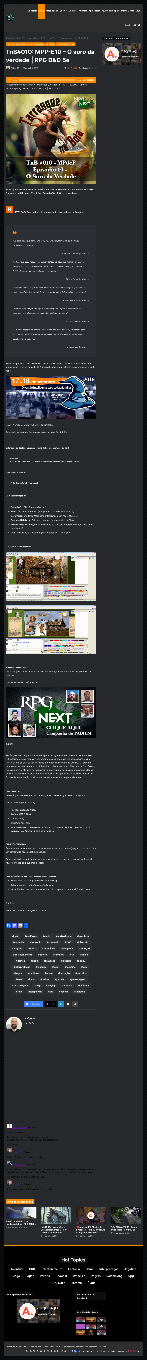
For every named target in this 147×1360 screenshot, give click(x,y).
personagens (21, 985)
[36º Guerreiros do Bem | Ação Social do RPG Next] (80, 1326)
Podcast (18, 38)
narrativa (82, 973)
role (20, 991)
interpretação (22, 967)
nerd (20, 979)
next (32, 979)
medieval (34, 973)
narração (65, 973)
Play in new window (25, 84)
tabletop (80, 991)
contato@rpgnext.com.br (75, 848)
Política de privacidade (16, 1347)
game (85, 954)
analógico (31, 936)
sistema (76, 1283)
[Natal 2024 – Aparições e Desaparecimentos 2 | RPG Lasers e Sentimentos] (56, 1215)
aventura (84, 936)
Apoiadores (94, 10)
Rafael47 (84, 985)
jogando (42, 967)
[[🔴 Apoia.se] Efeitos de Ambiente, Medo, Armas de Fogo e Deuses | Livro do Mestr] (101, 1319)
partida (60, 979)
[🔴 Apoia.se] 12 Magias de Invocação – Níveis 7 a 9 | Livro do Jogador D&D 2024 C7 (90, 1230)
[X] (33, 1023)
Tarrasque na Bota (31, 38)
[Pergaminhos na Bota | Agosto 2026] (91, 1332)
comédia (19, 942)
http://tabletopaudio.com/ (41, 885)
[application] (51, 80)
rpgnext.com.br (26, 802)
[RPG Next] (10, 18)
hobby (81, 960)
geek (35, 960)
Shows (63, 10)
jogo (85, 967)
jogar (56, 967)
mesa (49, 973)
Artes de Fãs (52, 10)
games (21, 960)
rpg (51, 991)
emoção (85, 948)
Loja (138, 10)
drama (32, 948)
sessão (64, 991)
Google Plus (17, 818)
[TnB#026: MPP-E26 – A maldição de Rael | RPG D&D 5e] (21, 1212)
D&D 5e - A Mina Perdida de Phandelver (25, 44)
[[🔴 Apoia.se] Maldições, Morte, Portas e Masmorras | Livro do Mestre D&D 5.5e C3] (101, 1326)
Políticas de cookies (65, 1347)
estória (44, 954)
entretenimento (23, 954)
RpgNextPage (28, 809)
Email (25, 88)
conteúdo (54, 942)
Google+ (31, 910)
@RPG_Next (25, 814)
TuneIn (33, 88)
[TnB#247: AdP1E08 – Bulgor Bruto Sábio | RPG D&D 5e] (126, 1215)
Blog (41, 10)
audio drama (64, 936)
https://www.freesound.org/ (43, 880)
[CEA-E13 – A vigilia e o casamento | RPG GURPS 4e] (80, 1332)
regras (96, 1276)
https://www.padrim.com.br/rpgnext (22, 682)
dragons (17, 948)
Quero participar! (110, 10)
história (66, 960)
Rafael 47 (15, 68)
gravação (50, 960)
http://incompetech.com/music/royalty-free (68, 889)
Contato (73, 10)
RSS (51, 88)
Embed (83, 84)
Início (10, 38)
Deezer (43, 88)
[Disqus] (51, 1079)
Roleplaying (35, 991)
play (38, 985)
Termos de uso (34, 1347)
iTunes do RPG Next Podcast (68, 827)
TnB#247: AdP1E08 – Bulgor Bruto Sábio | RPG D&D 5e (124, 1228)
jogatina (71, 967)
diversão (83, 942)
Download (42, 84)
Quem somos (48, 1347)
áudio (47, 936)
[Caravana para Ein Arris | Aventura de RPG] (91, 1319)
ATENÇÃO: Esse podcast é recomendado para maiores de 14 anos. (49, 212)
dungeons (68, 948)
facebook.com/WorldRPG (54, 432)
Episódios (32, 10)
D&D (68, 942)
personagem (78, 979)
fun (73, 954)
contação (36, 942)
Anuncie (83, 10)
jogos (19, 973)
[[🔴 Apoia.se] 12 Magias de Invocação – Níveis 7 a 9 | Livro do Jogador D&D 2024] (91, 1215)
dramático (49, 948)
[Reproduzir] (9, 80)
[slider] (91, 79)
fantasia (59, 954)
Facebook (11, 910)
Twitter (21, 910)
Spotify (17, 88)
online (45, 979)
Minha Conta (127, 10)
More (57, 88)
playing (52, 985)
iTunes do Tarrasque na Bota (33, 827)
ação (16, 936)
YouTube (24, 823)
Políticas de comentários (86, 1347)
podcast (67, 985)
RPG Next (58, 1283)
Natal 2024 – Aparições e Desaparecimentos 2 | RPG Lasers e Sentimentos (54, 1230)
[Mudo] (84, 80)
